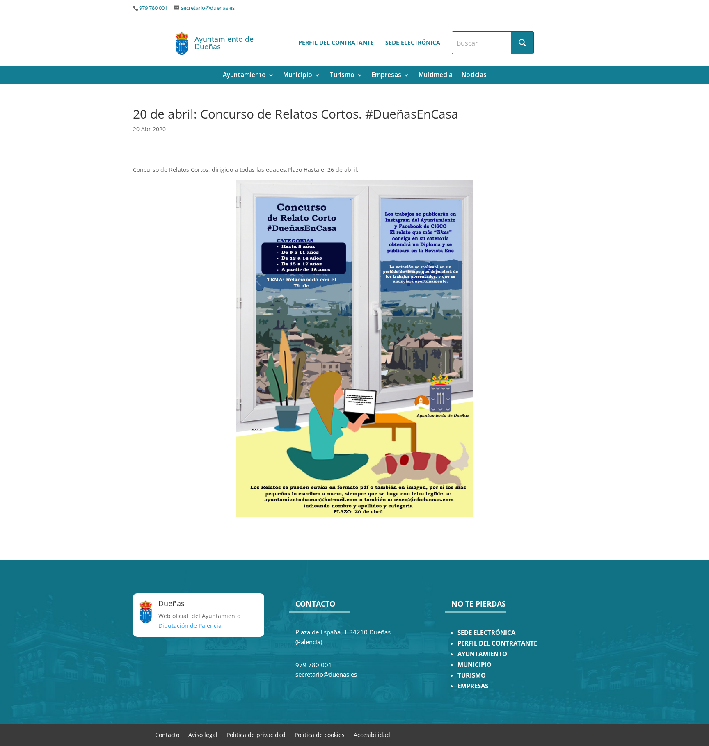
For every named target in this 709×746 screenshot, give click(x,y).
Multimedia (436, 75)
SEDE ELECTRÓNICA (486, 632)
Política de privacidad (256, 734)
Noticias (474, 75)
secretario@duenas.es (208, 8)
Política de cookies (320, 734)
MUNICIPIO (474, 664)
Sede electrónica (412, 42)
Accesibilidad (372, 734)
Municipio (297, 75)
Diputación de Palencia (190, 626)
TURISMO (471, 675)
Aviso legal (202, 734)
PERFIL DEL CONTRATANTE (497, 643)
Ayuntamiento (244, 75)
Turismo (341, 75)
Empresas (386, 75)
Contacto (167, 734)
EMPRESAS (472, 686)
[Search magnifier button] (522, 43)
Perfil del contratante (336, 42)
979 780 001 (153, 8)
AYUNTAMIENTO (482, 654)
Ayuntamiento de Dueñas (224, 42)
